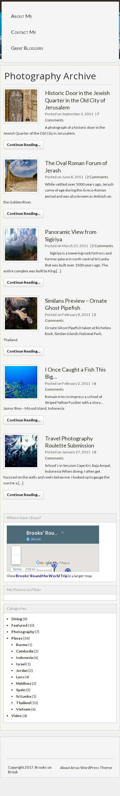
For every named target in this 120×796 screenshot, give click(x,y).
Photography (22, 631)
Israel (21, 664)
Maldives (23, 683)
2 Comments (97, 177)
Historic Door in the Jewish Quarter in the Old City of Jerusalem (77, 100)
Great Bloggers (27, 48)
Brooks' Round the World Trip (41, 575)
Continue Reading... (23, 144)
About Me (21, 16)
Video (16, 715)
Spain (20, 690)
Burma (21, 644)
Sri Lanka (23, 696)
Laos (20, 677)
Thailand (23, 702)
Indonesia (24, 657)
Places (16, 638)
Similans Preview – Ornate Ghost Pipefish (76, 304)
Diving (16, 619)
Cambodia (24, 651)
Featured (19, 625)
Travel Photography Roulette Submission (69, 442)
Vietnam (23, 709)
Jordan (22, 670)
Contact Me (23, 32)
